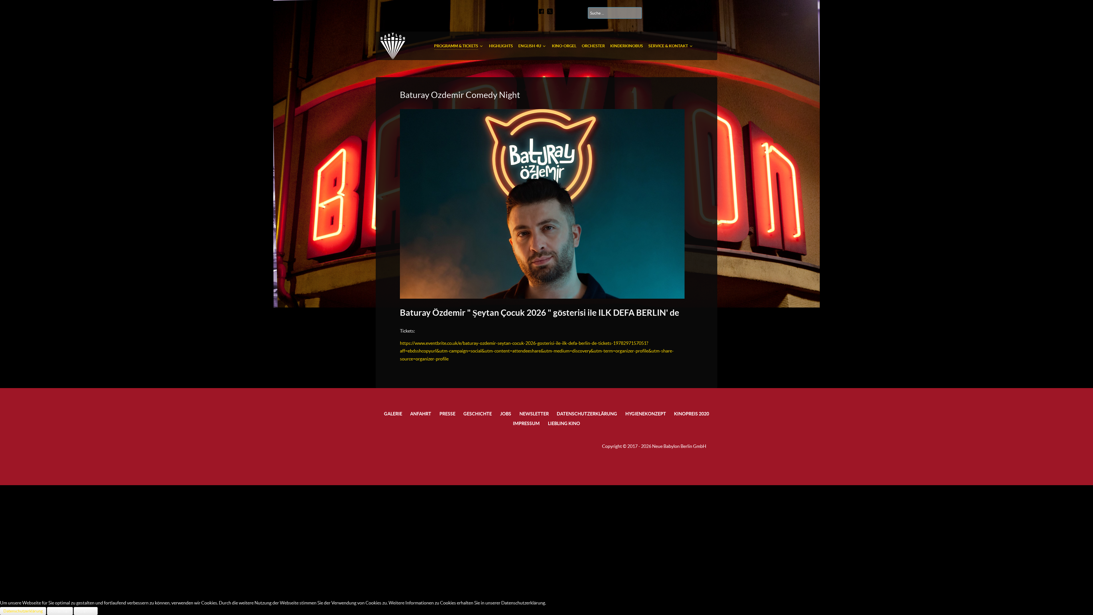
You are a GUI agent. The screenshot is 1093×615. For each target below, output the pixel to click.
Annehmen (59, 611)
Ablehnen (85, 611)
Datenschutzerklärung (23, 611)
